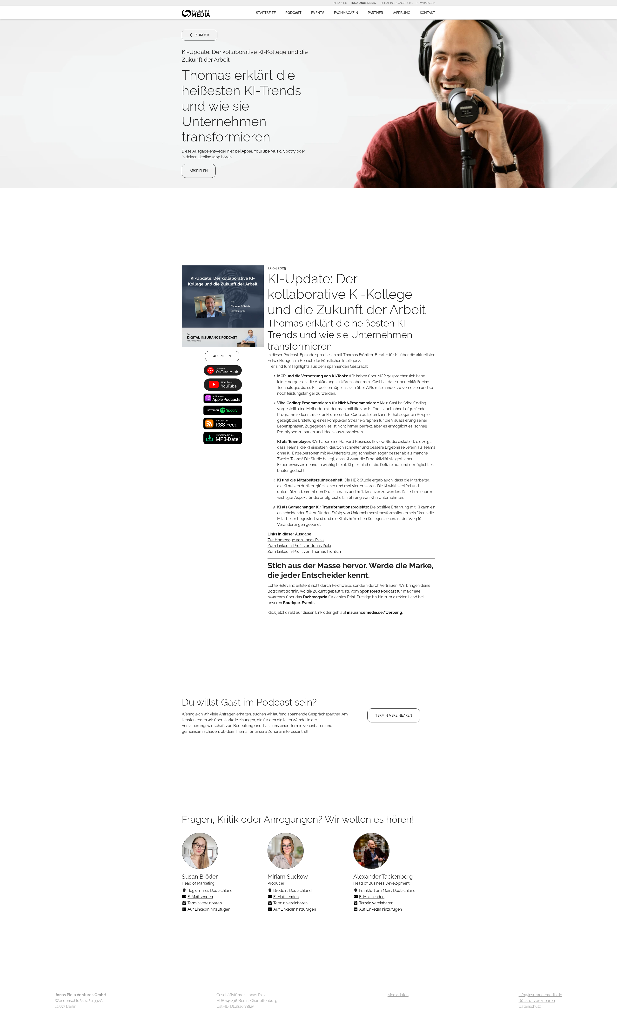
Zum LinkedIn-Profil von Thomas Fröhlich (304, 551)
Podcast (293, 13)
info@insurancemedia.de (540, 995)
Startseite (266, 13)
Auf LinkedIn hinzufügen (209, 909)
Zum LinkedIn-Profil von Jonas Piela (299, 545)
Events (317, 13)
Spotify (289, 151)
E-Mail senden (200, 896)
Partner (375, 13)
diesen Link (312, 612)
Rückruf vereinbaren (537, 1000)
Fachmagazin (346, 13)
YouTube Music (267, 151)
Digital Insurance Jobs (396, 3)
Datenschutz (530, 1006)
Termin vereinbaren (205, 903)
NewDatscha (425, 3)
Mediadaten (398, 995)
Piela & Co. (340, 3)
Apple (246, 151)
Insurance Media (363, 3)
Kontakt (427, 13)
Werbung (401, 13)
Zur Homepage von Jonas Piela (296, 540)
